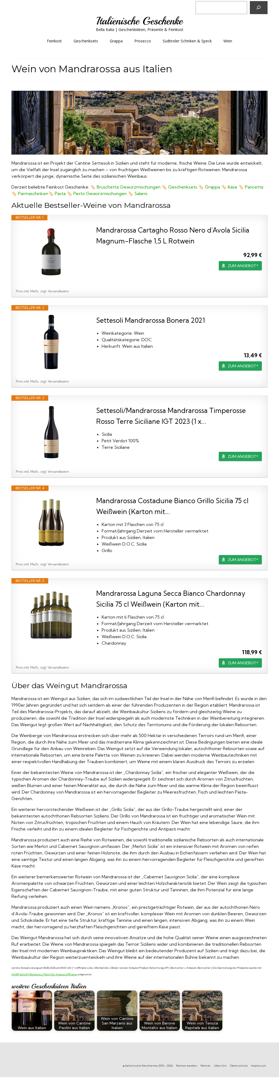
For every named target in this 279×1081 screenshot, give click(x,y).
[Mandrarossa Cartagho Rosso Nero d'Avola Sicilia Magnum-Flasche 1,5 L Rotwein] (51, 252)
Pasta (60, 193)
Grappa (212, 187)
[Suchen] (259, 7)
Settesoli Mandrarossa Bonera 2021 (150, 320)
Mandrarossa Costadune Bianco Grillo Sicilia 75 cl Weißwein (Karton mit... (172, 506)
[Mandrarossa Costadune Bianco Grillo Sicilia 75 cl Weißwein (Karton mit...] (51, 522)
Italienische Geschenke (139, 21)
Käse (232, 187)
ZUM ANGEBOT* (243, 265)
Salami (140, 193)
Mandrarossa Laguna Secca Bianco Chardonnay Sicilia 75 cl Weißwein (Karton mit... (170, 598)
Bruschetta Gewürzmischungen (128, 187)
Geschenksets (182, 187)
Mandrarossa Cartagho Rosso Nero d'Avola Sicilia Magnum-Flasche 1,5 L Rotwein (172, 235)
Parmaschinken (33, 193)
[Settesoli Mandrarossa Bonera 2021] (51, 342)
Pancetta (254, 187)
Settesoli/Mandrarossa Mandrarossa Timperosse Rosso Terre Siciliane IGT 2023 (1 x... (171, 415)
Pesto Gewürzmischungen (100, 193)
